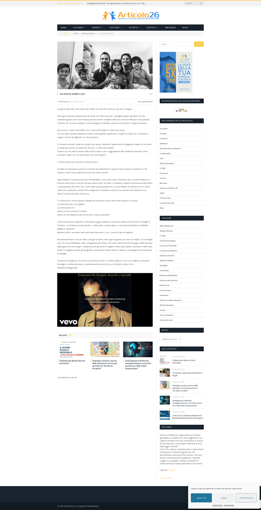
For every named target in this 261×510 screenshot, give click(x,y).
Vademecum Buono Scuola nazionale (72, 362)
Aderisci (96, 27)
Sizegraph (171, 470)
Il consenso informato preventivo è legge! (187, 374)
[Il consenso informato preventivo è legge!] (165, 372)
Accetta (201, 498)
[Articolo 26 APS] (130, 15)
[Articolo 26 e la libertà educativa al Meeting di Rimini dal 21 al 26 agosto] (165, 415)
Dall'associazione (145, 102)
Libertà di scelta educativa (170, 300)
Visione (163, 178)
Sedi (161, 158)
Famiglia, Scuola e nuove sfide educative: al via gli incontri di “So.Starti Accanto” (104, 364)
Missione (163, 183)
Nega (224, 498)
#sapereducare (166, 231)
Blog (185, 27)
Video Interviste (166, 320)
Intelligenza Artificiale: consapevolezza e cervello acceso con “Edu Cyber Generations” (117, 3)
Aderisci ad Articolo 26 (169, 188)
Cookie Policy (217, 505)
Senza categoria (166, 315)
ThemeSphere (93, 506)
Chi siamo (78, 27)
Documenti (164, 270)
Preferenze (246, 498)
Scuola (162, 310)
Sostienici (115, 27)
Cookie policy (165, 153)
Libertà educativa (167, 163)
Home (63, 27)
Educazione (164, 285)
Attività (133, 27)
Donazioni (164, 173)
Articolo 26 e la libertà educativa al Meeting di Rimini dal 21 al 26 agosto (187, 416)
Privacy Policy (229, 505)
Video (162, 193)
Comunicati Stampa (168, 241)
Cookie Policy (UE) (167, 203)
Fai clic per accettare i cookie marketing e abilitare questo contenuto (105, 300)
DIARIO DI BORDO (167, 260)
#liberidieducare (166, 226)
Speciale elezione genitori (170, 148)
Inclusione (164, 295)
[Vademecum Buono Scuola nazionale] (72, 349)
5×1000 (162, 168)
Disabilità (163, 265)
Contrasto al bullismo (168, 250)
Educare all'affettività (168, 275)
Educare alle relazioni (169, 280)
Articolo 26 (64, 102)
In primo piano (166, 290)
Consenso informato (168, 245)
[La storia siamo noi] (105, 65)
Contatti (151, 27)
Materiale (170, 27)
